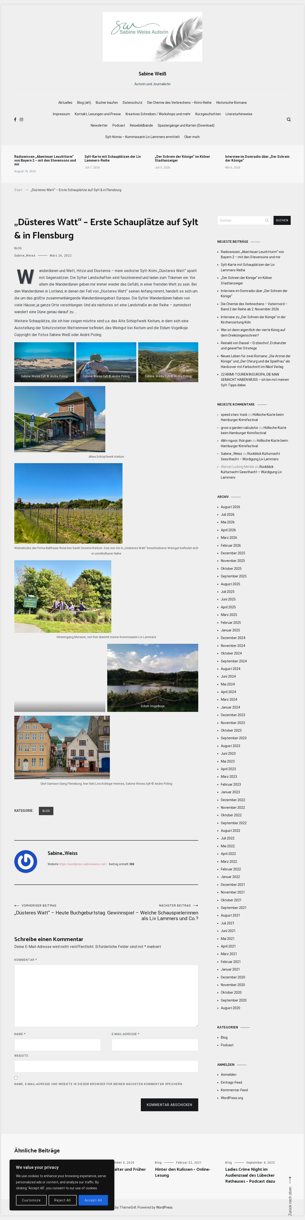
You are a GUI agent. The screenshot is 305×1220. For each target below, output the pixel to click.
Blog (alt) (84, 102)
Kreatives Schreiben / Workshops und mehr (158, 114)
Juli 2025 (227, 592)
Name (19, 1034)
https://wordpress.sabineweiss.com (83, 864)
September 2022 (234, 823)
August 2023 (230, 746)
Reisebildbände (141, 125)
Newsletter (99, 125)
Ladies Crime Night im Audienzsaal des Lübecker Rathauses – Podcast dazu (250, 1175)
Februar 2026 (231, 545)
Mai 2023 (228, 761)
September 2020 (234, 1000)
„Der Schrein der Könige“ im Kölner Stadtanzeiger (182, 158)
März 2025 (229, 615)
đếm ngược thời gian (236, 440)
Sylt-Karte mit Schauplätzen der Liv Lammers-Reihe (113, 158)
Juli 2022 (227, 838)
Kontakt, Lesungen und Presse (98, 114)
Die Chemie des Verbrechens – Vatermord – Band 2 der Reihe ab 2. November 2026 (254, 306)
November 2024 (233, 646)
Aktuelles (65, 102)
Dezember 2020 (233, 977)
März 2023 (229, 777)
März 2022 (229, 861)
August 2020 (230, 1008)
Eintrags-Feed (231, 1082)
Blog (18, 248)
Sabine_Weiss (25, 255)
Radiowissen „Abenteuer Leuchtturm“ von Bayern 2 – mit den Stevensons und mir (45, 160)
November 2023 (233, 723)
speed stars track (234, 415)
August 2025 (230, 584)
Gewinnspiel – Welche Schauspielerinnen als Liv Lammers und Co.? (152, 912)
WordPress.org (232, 1098)
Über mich (192, 137)
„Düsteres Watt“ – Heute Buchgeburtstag (59, 910)
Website (21, 1055)
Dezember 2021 (233, 885)
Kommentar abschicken (169, 1105)
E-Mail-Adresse (125, 1034)
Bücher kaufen (107, 102)
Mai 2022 (228, 846)
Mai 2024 (228, 684)
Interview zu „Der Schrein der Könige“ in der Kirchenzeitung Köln (253, 319)
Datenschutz (132, 102)
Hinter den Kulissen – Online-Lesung (182, 1172)
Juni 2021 (228, 931)
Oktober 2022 (231, 815)
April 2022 (228, 854)
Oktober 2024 (231, 653)
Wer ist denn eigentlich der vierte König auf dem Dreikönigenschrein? (253, 332)
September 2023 (234, 738)
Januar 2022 (230, 877)
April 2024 (228, 692)
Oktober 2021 (231, 900)
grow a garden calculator (239, 428)
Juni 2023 (228, 753)
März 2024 (229, 699)
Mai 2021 (228, 939)
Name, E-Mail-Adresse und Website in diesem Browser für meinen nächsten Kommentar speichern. (98, 1084)
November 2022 (233, 807)
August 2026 (230, 507)
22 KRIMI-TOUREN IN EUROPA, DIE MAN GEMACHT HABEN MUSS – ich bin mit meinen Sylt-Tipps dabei (255, 379)
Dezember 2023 (233, 715)
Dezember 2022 (233, 800)
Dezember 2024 (233, 638)
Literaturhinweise (239, 114)
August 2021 (230, 915)
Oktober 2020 (231, 992)
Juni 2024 (228, 676)
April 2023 (228, 769)
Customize (31, 1200)
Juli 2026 (227, 514)
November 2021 (233, 892)
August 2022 (230, 831)
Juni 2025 (228, 599)
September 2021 (234, 908)
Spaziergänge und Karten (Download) (186, 125)
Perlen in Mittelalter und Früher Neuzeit (115, 1172)
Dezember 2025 (233, 553)
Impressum (61, 114)
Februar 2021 (231, 962)
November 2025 (233, 561)
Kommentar (25, 960)
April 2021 (228, 946)
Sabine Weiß (152, 74)
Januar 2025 (230, 630)
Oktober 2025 (231, 568)
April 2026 (228, 530)
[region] (62, 1185)
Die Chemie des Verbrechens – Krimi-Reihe (179, 102)
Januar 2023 (230, 792)
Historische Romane (231, 102)
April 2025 (228, 607)
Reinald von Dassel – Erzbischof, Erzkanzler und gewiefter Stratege (253, 345)
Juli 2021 (227, 923)
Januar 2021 (230, 969)
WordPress (164, 1207)
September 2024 (234, 661)
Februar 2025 (231, 623)
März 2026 (229, 538)
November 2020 (233, 985)
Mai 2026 (228, 522)
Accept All (93, 1200)
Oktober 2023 (231, 730)
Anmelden (228, 1074)
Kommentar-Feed (234, 1090)
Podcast (118, 125)
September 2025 (234, 576)
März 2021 (229, 954)
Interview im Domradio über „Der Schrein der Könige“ (257, 158)
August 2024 (230, 669)
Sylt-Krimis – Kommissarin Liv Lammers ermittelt (142, 137)
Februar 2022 (231, 869)
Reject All (62, 1200)
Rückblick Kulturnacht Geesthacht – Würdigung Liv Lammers (251, 472)
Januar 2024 (230, 707)
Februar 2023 (231, 784)
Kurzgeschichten (208, 114)
